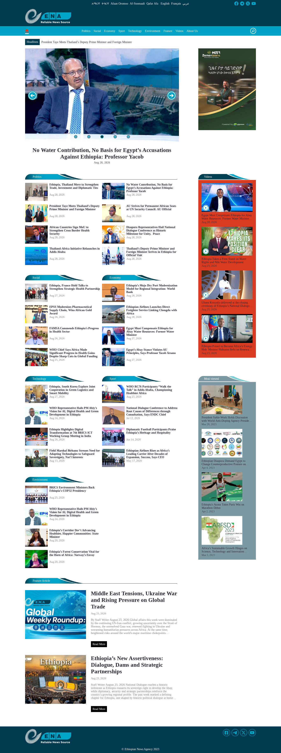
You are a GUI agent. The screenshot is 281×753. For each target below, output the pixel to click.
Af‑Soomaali (137, 3)
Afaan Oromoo (119, 3)
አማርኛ (96, 3)
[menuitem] (86, 31)
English (165, 3)
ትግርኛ (105, 3)
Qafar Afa (152, 3)
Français (176, 3)
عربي (185, 3)
